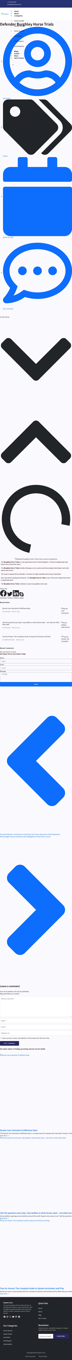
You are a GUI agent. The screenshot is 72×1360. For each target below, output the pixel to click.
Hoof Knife (18, 36)
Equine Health (19, 26)
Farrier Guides (19, 21)
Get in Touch (19, 58)
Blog (39, 1315)
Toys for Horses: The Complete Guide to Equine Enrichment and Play (26, 637)
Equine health (7, 1334)
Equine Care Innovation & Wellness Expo (16, 608)
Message (3, 671)
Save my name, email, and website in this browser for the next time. (26, 1038)
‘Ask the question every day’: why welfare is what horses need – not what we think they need (30, 623)
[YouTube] (13, 1317)
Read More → (4, 1135)
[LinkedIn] (19, 1317)
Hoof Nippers (19, 41)
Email (2, 664)
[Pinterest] (16, 1317)
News (16, 56)
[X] (10, 1317)
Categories (18, 16)
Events (16, 53)
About (16, 13)
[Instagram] (7, 1317)
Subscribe (61, 1336)
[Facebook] (4, 1317)
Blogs (16, 51)
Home (16, 11)
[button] (36, 359)
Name (2, 658)
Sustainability (19, 46)
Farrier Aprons (19, 31)
